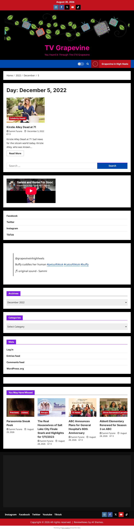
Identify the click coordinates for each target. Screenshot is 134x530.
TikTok (10, 234)
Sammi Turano (15, 131)
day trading (66, 528)
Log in (10, 349)
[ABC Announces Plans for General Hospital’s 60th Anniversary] (82, 407)
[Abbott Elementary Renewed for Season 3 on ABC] (113, 407)
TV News (76, 412)
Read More (16, 154)
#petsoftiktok (55, 264)
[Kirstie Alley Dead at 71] (26, 110)
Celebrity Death (17, 118)
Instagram (12, 228)
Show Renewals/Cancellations (118, 412)
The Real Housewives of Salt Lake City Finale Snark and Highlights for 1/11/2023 (51, 429)
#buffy (85, 264)
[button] (88, 64)
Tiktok (58, 514)
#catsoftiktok (72, 264)
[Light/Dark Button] (81, 64)
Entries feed (13, 355)
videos (24, 412)
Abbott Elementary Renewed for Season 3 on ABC (113, 425)
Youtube (47, 514)
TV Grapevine (67, 48)
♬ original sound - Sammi (31, 271)
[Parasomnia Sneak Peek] (20, 407)
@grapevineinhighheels (29, 258)
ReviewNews (81, 522)
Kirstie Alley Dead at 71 (21, 127)
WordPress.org (15, 368)
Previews (14, 412)
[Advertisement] (67, 481)
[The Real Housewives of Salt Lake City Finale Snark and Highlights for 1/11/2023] (51, 407)
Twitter (10, 222)
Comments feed (15, 362)
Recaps (44, 412)
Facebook (12, 215)
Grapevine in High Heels (115, 63)
